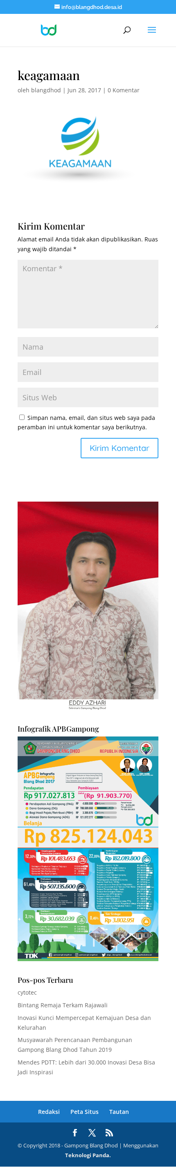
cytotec (27, 992)
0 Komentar (124, 90)
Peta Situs (84, 1112)
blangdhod (46, 90)
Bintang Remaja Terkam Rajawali (63, 1005)
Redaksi (49, 1112)
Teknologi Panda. (88, 1155)
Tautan (119, 1112)
